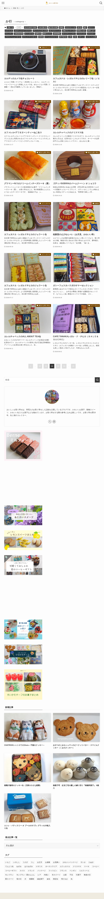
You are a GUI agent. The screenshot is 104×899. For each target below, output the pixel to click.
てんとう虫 (9, 866)
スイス (22, 871)
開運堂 (61, 27)
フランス (63, 871)
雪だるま (64, 879)
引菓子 (78, 875)
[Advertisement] (52, 483)
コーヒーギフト (11, 871)
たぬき (91, 862)
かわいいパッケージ (70, 862)
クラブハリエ (81, 33)
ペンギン (73, 871)
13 (46, 366)
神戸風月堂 (63, 37)
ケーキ (86, 866)
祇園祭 (31, 879)
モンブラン (9, 875)
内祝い (46, 875)
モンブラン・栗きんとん (25, 875)
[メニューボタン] (3, 3)
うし (32, 862)
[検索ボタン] (101, 3)
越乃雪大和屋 (53, 27)
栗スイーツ (9, 879)
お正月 (39, 862)
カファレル (8, 30)
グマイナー (91, 33)
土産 (65, 875)
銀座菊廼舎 (57, 33)
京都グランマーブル (69, 30)
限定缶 (55, 879)
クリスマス (77, 866)
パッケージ (41, 871)
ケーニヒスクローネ (51, 37)
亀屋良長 (38, 33)
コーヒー (95, 866)
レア (39, 875)
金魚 (48, 879)
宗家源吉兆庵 (18, 33)
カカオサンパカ (70, 27)
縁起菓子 (40, 879)
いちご (7, 862)
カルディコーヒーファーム (22, 30)
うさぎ (25, 862)
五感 (75, 37)
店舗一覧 (10, 27)
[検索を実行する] (97, 380)
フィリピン (53, 871)
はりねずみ (28, 866)
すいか (83, 862)
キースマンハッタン (69, 33)
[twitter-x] (49, 421)
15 (58, 366)
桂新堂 (41, 37)
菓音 (85, 27)
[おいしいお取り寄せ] (52, 3)
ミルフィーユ (84, 871)
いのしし (16, 862)
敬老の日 (87, 875)
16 (64, 366)
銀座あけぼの (81, 30)
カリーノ (91, 27)
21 (73, 366)
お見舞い (56, 862)
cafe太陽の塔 (43, 27)
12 (40, 366)
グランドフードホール (30, 37)
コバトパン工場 (91, 37)
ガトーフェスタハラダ (40, 30)
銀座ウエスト (47, 33)
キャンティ (8, 33)
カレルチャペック (54, 30)
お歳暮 (47, 862)
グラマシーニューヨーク (13, 37)
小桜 (70, 37)
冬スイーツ (56, 875)
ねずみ (18, 866)
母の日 (18, 879)
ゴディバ (81, 37)
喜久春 (79, 27)
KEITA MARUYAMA (30, 27)
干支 (71, 875)
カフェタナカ (29, 33)
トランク (31, 871)
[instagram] (54, 421)
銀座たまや (91, 30)
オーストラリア (51, 866)
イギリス (39, 866)
